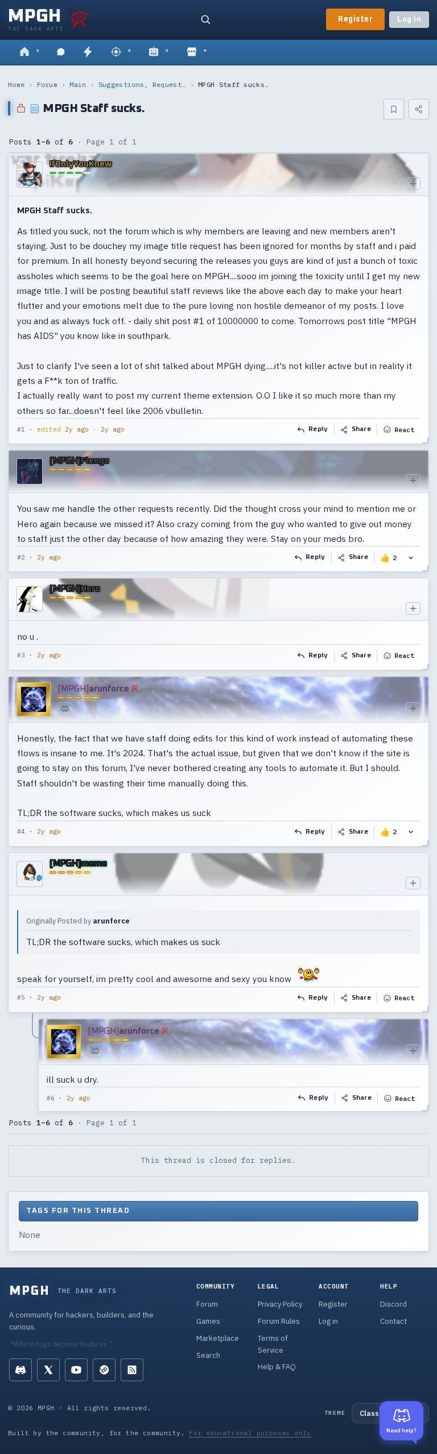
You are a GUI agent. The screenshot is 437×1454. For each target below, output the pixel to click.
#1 (21, 429)
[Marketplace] (197, 52)
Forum (47, 84)
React (404, 429)
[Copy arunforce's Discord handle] (64, 708)
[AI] (158, 52)
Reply (318, 429)
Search (208, 1355)
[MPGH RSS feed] (132, 1369)
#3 (21, 655)
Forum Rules (279, 1321)
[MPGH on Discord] (20, 1369)
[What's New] (88, 52)
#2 (21, 557)
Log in (409, 19)
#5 (21, 997)
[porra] (79, 19)
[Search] (205, 19)
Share (362, 429)
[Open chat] (61, 52)
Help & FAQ (277, 1367)
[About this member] (413, 183)
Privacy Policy (280, 1304)
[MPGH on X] (48, 1369)
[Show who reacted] (411, 558)
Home (16, 84)
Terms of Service (273, 1344)
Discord (393, 1304)
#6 (51, 1098)
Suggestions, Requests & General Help (142, 84)
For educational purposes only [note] (250, 1432)
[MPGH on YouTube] (76, 1369)
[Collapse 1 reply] (33, 1065)
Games (208, 1321)
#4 (21, 831)
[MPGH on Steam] (104, 1369)
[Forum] (29, 52)
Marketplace (217, 1338)
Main (77, 84)
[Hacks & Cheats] (121, 52)
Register (355, 19)
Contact (393, 1321)
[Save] (394, 109)
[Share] (419, 109)
